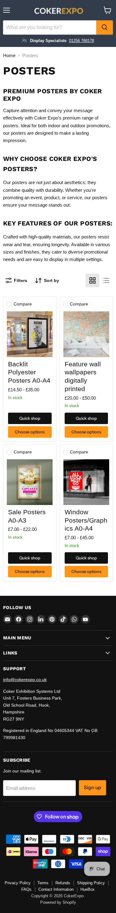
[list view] (106, 280)
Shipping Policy (91, 883)
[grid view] (92, 280)
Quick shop (29, 418)
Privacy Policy (18, 883)
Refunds (62, 883)
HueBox (87, 889)
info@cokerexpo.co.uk (25, 679)
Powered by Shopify (58, 902)
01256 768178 (81, 40)
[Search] (104, 27)
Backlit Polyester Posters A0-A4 (29, 372)
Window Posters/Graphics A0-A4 (86, 520)
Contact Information (56, 889)
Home (9, 55)
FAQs (26, 889)
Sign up (92, 787)
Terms (43, 883)
